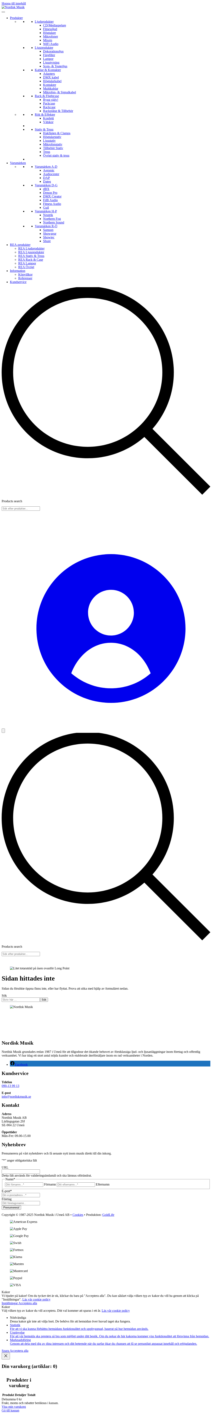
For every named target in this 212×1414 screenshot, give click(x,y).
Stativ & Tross (44, 129)
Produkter (16, 18)
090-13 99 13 (10, 1086)
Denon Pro (50, 192)
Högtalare (49, 33)
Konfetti (48, 118)
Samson (48, 230)
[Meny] (3, 12)
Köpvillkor (25, 274)
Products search (12, 501)
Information (17, 271)
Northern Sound (53, 222)
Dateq (47, 181)
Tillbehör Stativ (53, 148)
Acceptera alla (27, 1303)
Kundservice (18, 282)
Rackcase (49, 107)
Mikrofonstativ (52, 144)
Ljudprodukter (44, 21)
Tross (46, 152)
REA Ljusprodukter (31, 252)
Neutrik (48, 215)
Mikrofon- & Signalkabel (59, 92)
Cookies (77, 1214)
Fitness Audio (52, 204)
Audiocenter (51, 174)
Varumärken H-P (46, 211)
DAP (46, 178)
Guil (46, 207)
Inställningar (10, 1303)
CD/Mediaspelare (54, 25)
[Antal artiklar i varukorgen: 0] (3, 730)
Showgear (49, 233)
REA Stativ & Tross (31, 256)
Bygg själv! (50, 99)
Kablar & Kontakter (48, 70)
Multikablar (50, 88)
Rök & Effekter (45, 114)
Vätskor (48, 122)
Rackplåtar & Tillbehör (58, 111)
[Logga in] (106, 726)
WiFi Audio (50, 44)
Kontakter (49, 85)
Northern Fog (52, 218)
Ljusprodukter (44, 47)
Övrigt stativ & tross (56, 155)
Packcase (49, 103)
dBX (46, 189)
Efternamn (103, 1184)
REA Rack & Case (30, 259)
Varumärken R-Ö (46, 226)
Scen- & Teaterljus (55, 66)
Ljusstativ (49, 140)
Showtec (48, 237)
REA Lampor (27, 263)
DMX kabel (51, 77)
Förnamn (50, 1184)
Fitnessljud (50, 29)
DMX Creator (52, 196)
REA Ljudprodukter (31, 248)
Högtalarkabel (52, 81)
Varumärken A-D (46, 166)
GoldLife (108, 1214)
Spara (6, 1350)
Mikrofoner (50, 36)
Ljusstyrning (51, 62)
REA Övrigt (26, 267)
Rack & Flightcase (47, 96)
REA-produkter (20, 244)
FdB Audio (50, 200)
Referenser (25, 278)
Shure (47, 241)
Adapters (49, 73)
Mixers (47, 40)
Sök (4, 995)
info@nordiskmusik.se (16, 1096)
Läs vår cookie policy (36, 1299)
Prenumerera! (11, 1207)
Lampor (48, 59)
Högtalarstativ (52, 137)
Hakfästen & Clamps (56, 133)
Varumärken (18, 163)
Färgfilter (49, 55)
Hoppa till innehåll (14, 3)
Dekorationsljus (53, 51)
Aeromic (48, 170)
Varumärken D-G (46, 185)
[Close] (6, 1356)
